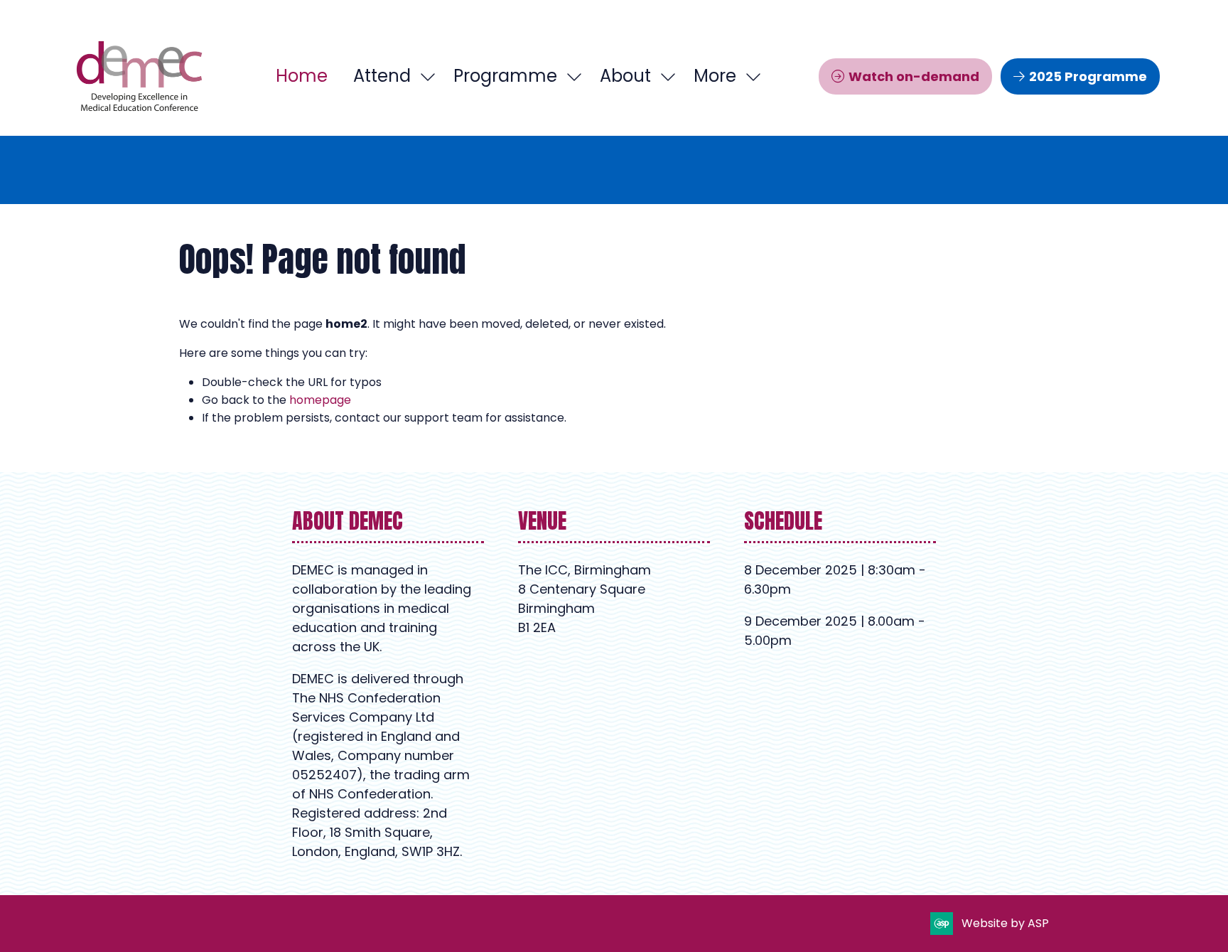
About (625, 75)
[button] (723, 76)
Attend (382, 75)
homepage (320, 400)
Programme (505, 75)
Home (302, 75)
